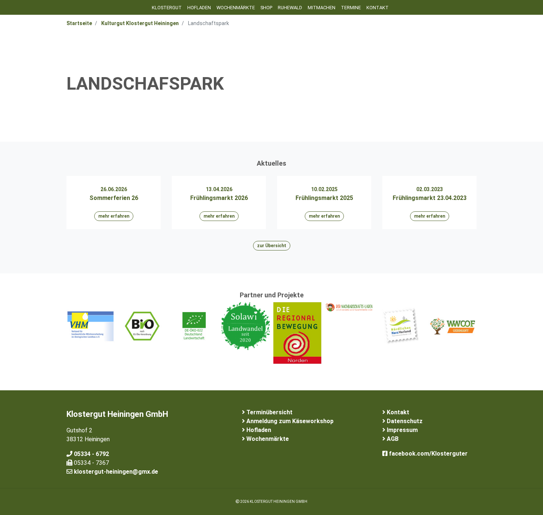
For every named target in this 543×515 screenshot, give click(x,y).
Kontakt (377, 7)
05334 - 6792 (90, 453)
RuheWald (290, 7)
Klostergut (167, 7)
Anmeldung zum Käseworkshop (289, 421)
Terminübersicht (269, 412)
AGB (392, 438)
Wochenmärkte (235, 7)
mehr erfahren (113, 216)
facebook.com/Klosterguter (427, 453)
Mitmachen (321, 7)
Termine (351, 7)
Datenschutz (404, 421)
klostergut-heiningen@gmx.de (115, 471)
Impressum (401, 429)
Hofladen (199, 7)
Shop (266, 7)
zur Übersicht (271, 245)
